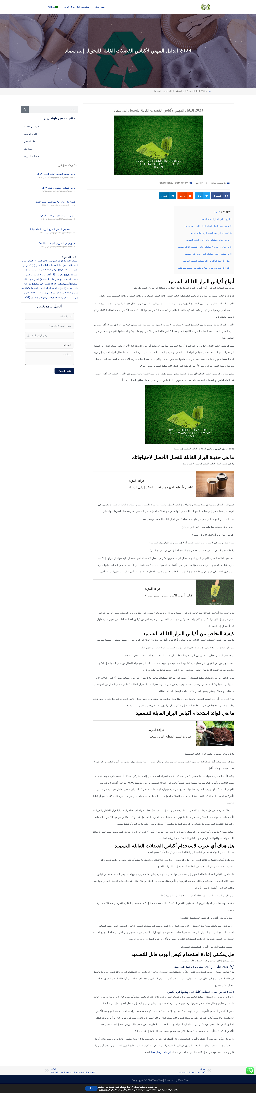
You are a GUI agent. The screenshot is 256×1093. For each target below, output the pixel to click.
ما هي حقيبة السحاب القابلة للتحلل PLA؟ (56, 174)
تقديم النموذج (64, 370)
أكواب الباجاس (30, 134)
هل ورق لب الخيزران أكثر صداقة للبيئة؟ (57, 243)
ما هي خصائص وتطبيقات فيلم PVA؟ (58, 187)
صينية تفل (28, 148)
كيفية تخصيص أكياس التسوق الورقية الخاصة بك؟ (52, 229)
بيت (209, 91)
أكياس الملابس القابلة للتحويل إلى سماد (51, 283)
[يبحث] (25, 109)
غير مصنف (34, 297)
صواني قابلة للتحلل (48, 269)
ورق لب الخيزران (31, 156)
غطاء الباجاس (30, 141)
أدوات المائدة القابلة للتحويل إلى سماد (45, 288)
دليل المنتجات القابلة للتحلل (47, 265)
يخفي (218, 211)
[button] (93, 7)
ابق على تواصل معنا (161, 1052)
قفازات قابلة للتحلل (67, 260)
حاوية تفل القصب (31, 126)
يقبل (91, 1088)
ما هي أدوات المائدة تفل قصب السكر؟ (57, 215)
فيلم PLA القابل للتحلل (54, 297)
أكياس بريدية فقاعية (41, 274)
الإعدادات (103, 1089)
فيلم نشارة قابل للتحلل (45, 260)
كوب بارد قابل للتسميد (51, 279)
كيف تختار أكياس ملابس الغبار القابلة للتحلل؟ (54, 201)
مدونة (58, 274)
